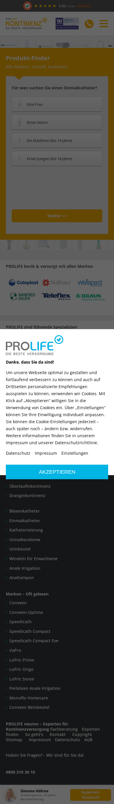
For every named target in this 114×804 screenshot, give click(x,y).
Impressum (46, 453)
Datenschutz (18, 453)
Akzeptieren (57, 472)
